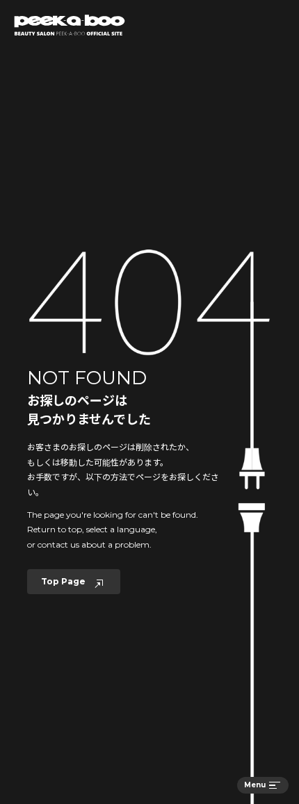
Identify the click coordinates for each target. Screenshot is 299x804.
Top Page (63, 581)
